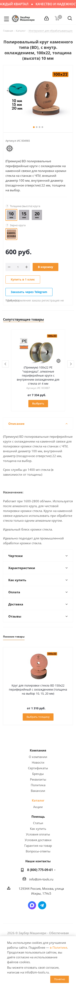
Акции (38, 807)
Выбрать (38, 403)
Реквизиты (38, 779)
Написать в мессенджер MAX (32, 905)
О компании (38, 757)
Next (70, 364)
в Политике (58, 947)
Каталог (38, 800)
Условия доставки (38, 840)
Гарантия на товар (38, 846)
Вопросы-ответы (38, 851)
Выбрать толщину (38, 717)
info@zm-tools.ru (41, 879)
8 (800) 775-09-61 (40, 870)
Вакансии (38, 791)
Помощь (38, 816)
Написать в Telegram (42, 905)
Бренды (38, 774)
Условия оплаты (38, 834)
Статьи (38, 823)
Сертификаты (38, 768)
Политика (38, 785)
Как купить (38, 829)
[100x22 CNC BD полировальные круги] (38, 94)
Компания (38, 750)
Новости (38, 762)
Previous (5, 364)
